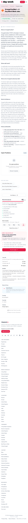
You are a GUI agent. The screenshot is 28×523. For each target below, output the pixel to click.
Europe (2, 399)
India (2, 408)
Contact (3, 501)
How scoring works (12, 204)
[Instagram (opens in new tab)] (8, 335)
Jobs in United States (6, 189)
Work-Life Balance (5, 374)
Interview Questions (5, 463)
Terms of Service (12, 518)
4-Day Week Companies (6, 426)
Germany (3, 412)
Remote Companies (5, 428)
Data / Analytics (4, 359)
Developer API (4, 504)
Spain (2, 419)
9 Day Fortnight (4, 446)
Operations (3, 352)
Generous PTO (4, 389)
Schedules (3, 476)
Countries (3, 497)
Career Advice (4, 460)
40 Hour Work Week (5, 491)
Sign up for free (5, 331)
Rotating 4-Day (4, 387)
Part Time (3, 391)
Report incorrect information (15, 312)
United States (4, 401)
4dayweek (4, 322)
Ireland (2, 410)
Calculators (3, 493)
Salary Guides (4, 458)
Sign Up (22, 1)
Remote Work (4, 454)
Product (3, 343)
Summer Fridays (4, 385)
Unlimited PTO (4, 441)
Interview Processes (5, 465)
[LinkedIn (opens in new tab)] (5, 335)
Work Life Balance (5, 456)
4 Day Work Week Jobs (7, 183)
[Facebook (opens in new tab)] (14, 335)
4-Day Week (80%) (5, 380)
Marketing (3, 346)
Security (3, 363)
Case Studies (4, 469)
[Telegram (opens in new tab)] (17, 335)
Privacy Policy (4, 518)
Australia (3, 415)
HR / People (3, 357)
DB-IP (17, 516)
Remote (2, 397)
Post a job (3, 509)
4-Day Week (3, 371)
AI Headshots (4, 486)
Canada (3, 406)
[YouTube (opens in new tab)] (22, 335)
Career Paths (4, 474)
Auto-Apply (3, 484)
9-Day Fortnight (4, 376)
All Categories (4, 365)
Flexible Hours (4, 382)
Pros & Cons (3, 488)
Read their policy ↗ (16, 228)
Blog (2, 452)
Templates (3, 478)
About (2, 499)
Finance (2, 354)
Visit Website (16, 195)
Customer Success (5, 350)
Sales (2, 348)
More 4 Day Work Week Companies (9, 186)
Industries (3, 471)
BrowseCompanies (14, 170)
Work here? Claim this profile (15, 310)
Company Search (4, 6)
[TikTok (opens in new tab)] (11, 335)
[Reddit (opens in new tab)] (19, 335)
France (2, 421)
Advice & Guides (4, 467)
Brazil (2, 417)
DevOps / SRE (4, 361)
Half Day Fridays (4, 378)
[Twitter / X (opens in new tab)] (2, 335)
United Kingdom (4, 404)
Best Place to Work (5, 444)
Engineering (3, 341)
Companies (12, 6)
